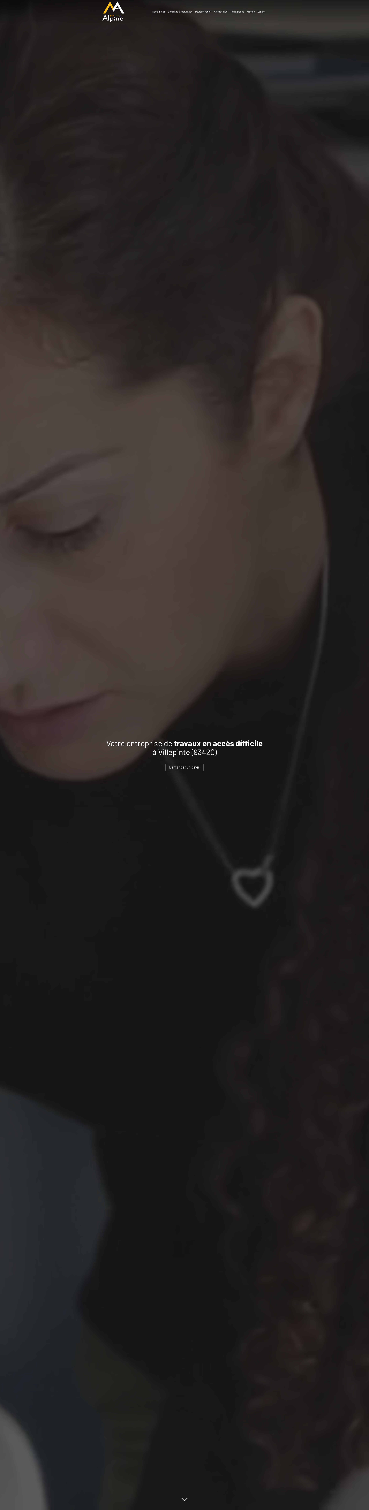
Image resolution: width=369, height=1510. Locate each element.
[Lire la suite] (184, 1499)
